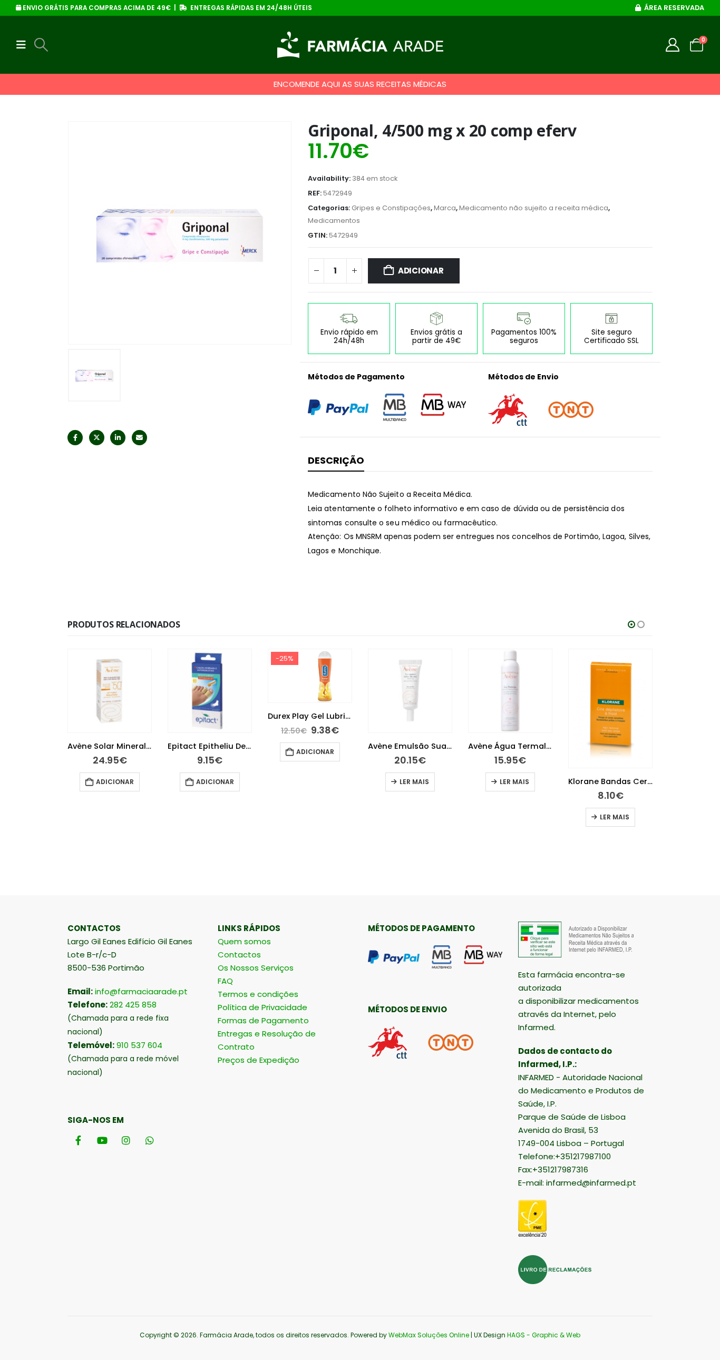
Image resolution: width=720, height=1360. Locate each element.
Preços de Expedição (258, 1059)
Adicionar (421, 270)
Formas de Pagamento (263, 1020)
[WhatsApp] (149, 1140)
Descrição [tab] (336, 460)
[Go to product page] (109, 690)
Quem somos (244, 941)
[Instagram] (126, 1140)
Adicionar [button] (115, 781)
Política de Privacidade (262, 1007)
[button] (24, 45)
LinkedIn (117, 437)
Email (139, 437)
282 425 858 (133, 1004)
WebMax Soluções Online (428, 1334)
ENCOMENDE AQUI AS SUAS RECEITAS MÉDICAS (360, 84)
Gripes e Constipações (391, 207)
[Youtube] (102, 1140)
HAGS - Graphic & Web (543, 1334)
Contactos (239, 954)
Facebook (75, 437)
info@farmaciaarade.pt (141, 991)
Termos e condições (258, 994)
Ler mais (314, 781)
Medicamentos (334, 220)
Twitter (96, 437)
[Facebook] (78, 1140)
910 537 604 (139, 1045)
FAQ (225, 980)
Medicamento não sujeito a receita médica (533, 207)
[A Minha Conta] (673, 45)
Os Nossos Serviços (256, 967)
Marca (445, 207)
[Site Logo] (360, 45)
